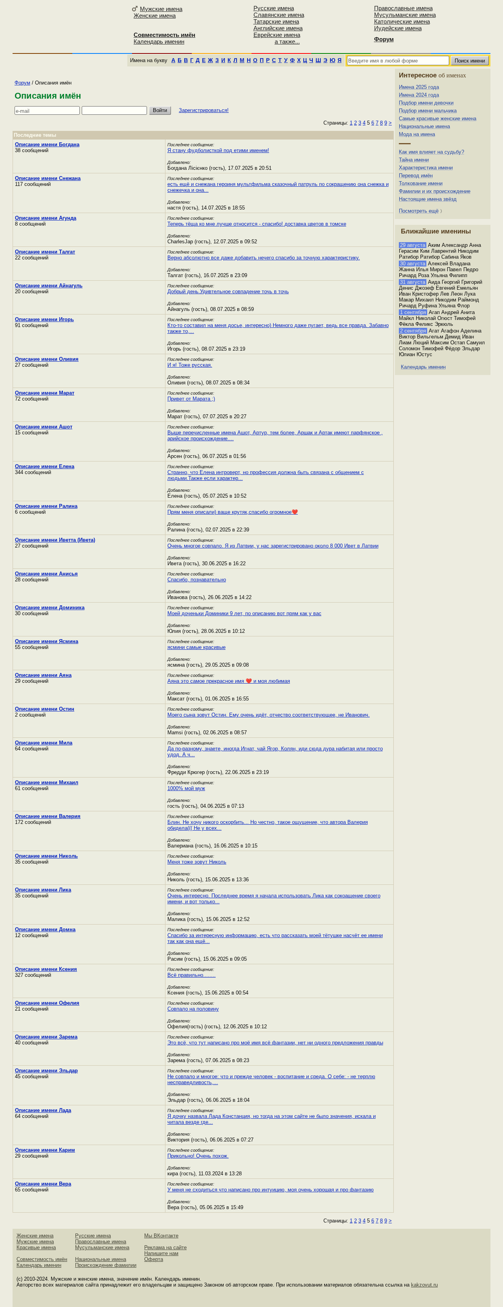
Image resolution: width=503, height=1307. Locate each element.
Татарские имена (276, 21)
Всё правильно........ (191, 975)
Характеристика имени (426, 168)
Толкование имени (420, 183)
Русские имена (273, 8)
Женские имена (155, 15)
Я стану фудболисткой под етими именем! (218, 150)
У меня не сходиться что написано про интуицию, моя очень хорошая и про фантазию (270, 1190)
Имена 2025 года (419, 87)
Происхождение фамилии (105, 1265)
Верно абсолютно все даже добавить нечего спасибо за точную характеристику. (263, 258)
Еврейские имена (276, 34)
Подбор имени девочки (426, 103)
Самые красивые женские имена (437, 118)
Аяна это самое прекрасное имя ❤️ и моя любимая (228, 681)
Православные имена (403, 8)
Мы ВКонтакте (161, 1236)
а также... (287, 41)
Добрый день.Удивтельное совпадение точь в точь (228, 291)
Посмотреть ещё (419, 211)
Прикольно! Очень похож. (198, 1156)
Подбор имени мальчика (428, 111)
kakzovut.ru (424, 1285)
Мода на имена (417, 134)
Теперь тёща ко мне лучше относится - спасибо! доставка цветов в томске (256, 224)
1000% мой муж (186, 788)
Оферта (153, 1259)
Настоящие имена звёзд (428, 199)
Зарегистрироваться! (204, 110)
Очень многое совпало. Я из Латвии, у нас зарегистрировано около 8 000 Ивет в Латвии (272, 546)
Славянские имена (278, 14)
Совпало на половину (193, 1009)
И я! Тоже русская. (189, 365)
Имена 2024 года (419, 95)
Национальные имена (424, 126)
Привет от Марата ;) (191, 399)
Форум (22, 83)
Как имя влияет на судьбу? (431, 152)
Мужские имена (161, 9)
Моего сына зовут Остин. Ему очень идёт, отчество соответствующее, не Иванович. (268, 715)
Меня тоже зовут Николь (196, 862)
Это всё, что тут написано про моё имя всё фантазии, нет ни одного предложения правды (275, 1043)
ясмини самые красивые (196, 647)
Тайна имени (414, 160)
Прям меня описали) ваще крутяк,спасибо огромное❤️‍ (232, 512)
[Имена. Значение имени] (71, 26)
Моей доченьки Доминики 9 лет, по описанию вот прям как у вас (244, 613)
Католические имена (402, 21)
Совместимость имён (42, 1259)
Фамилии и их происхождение (434, 191)
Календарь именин (159, 41)
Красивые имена (36, 1247)
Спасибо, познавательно (196, 580)
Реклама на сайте (165, 1247)
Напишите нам (161, 1253)
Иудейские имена (398, 28)
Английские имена (278, 28)
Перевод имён (416, 175)
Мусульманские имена (405, 14)
